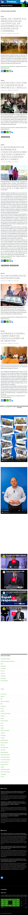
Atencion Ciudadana (5, 701)
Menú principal (26, 5)
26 (6, 905)
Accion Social (3, 694)
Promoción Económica (5, 759)
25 (2, 905)
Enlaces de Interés (4, 720)
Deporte (2, 273)
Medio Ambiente (4, 740)
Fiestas (2, 16)
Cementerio (3, 706)
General (2, 80)
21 (14, 903)
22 (17, 903)
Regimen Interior (4, 764)
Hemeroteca (3, 735)
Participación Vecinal (5, 757)
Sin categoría (3, 774)
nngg (2, 663)
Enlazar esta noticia (5, 66)
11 (2, 901)
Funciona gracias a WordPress (6, 913)
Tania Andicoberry (5, 136)
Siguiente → (20, 407)
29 (17, 905)
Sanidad (2, 766)
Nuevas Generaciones (5, 754)
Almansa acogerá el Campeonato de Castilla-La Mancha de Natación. (13, 337)
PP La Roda (3, 675)
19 (6, 903)
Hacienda (3, 732)
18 (2, 903)
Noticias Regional (4, 752)
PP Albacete (3, 666)
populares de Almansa (7, 5)
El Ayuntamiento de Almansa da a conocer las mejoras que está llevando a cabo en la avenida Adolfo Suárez (14, 153)
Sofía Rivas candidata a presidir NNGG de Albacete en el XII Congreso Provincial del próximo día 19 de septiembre (13, 792)
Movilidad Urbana (4, 747)
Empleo (2, 718)
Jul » (26, 907)
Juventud (3, 737)
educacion (3, 715)
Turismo (2, 776)
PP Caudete (3, 668)
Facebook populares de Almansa (7, 661)
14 (14, 901)
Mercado (2, 745)
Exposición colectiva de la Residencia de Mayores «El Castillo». (14, 85)
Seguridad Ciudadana (5, 769)
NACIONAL (4, 830)
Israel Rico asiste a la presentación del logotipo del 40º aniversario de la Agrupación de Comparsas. (13, 24)
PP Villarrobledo (4, 680)
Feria (2, 723)
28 (14, 905)
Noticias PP (3, 749)
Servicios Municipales (5, 771)
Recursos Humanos (5, 762)
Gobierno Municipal (5, 730)
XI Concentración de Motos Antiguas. (13, 276)
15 (17, 901)
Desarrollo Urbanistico (5, 713)
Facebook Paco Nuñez (5, 658)
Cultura (2, 708)
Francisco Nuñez (5, 265)
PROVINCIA (4, 788)
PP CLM (2, 671)
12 (6, 901)
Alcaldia (2, 696)
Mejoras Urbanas (4, 742)
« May (2, 907)
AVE (2, 703)
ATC (1, 698)
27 (10, 905)
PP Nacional (3, 678)
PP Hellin (3, 673)
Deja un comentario (14, 33)
